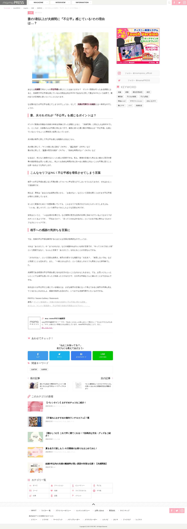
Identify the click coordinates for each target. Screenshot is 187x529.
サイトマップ (124, 510)
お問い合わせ (99, 510)
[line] (103, 355)
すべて (35, 485)
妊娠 (119, 92)
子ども (99, 485)
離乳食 (120, 96)
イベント (78, 496)
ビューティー (80, 485)
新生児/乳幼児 (137, 92)
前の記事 (35, 378)
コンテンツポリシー (83, 510)
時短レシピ (122, 101)
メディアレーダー (74, 519)
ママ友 (99, 490)
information (82, 2)
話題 (55, 496)
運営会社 (112, 510)
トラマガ (45, 519)
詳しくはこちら (47, 328)
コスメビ (105, 519)
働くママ (121, 105)
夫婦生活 (39, 8)
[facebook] (38, 355)
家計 (72, 147)
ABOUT (33, 510)
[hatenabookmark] (81, 355)
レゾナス (139, 519)
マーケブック (57, 519)
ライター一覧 (46, 510)
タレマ (115, 519)
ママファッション (136, 101)
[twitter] (59, 355)
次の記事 (105, 378)
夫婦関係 (44, 369)
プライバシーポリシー (63, 510)
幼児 (148, 92)
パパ (130, 105)
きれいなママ (151, 101)
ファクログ (127, 519)
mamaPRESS (16, 8)
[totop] (93, 504)
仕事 (34, 496)
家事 (44, 150)
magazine (39, 2)
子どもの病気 (131, 96)
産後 (126, 92)
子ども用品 (144, 96)
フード (35, 490)
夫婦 (32, 8)
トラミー (34, 519)
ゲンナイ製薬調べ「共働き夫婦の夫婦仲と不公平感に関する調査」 (60, 302)
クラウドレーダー (91, 519)
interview (60, 2)
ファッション (58, 485)
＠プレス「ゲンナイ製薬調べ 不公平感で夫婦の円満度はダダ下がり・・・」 (59, 306)
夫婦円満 (34, 369)
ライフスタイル (80, 490)
